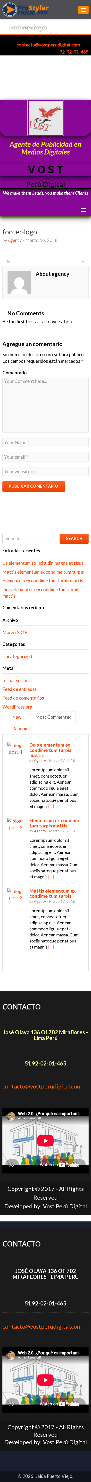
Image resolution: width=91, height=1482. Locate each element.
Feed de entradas (19, 689)
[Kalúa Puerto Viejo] (39, 9)
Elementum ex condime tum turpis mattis (42, 580)
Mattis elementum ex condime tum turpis (43, 572)
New (16, 717)
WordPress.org (17, 707)
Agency (15, 240)
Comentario (14, 372)
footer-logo (19, 232)
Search (74, 538)
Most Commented (53, 717)
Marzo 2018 (14, 632)
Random (19, 728)
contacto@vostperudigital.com (48, 44)
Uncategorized (17, 656)
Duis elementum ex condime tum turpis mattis (50, 750)
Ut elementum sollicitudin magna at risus (42, 563)
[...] (51, 806)
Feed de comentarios (23, 698)
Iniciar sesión (15, 680)
